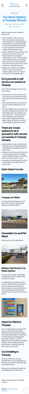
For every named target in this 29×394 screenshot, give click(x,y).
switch (10, 24)
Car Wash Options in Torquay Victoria (14, 18)
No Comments (15, 26)
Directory (14, 13)
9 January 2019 (20, 24)
